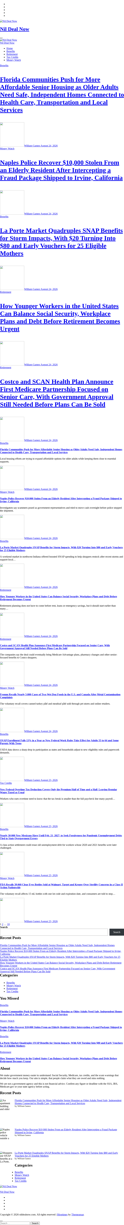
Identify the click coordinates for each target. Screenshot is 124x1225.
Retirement (12, 54)
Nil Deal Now (14, 29)
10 (8, 924)
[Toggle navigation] (1, 37)
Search (4, 927)
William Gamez (32, 145)
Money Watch (13, 60)
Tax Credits (12, 57)
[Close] (1, 1220)
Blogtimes (62, 1214)
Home (9, 48)
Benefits (10, 51)
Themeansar (77, 1214)
